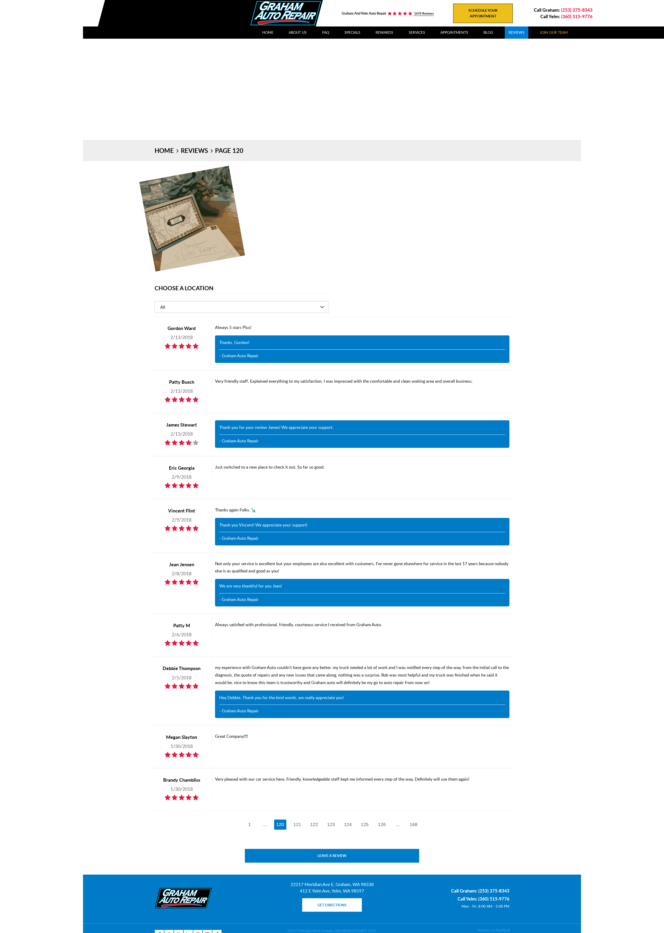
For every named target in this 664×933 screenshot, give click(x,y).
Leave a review (332, 855)
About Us (298, 32)
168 (413, 824)
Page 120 (229, 150)
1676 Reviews (423, 13)
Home (267, 32)
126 (382, 824)
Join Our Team (554, 32)
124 (348, 824)
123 (331, 824)
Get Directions (332, 904)
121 (297, 824)
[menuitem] (267, 32)
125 (365, 824)
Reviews (516, 32)
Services (417, 32)
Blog (488, 32)
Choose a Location (184, 288)
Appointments (454, 32)
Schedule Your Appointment (482, 13)
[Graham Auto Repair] (285, 13)
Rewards (384, 32)
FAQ (325, 32)
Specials (352, 32)
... (264, 824)
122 (314, 824)
